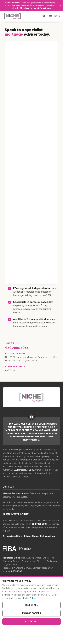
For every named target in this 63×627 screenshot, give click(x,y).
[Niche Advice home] (31, 397)
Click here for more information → (35, 8)
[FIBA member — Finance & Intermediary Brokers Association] (31, 548)
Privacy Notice (31, 536)
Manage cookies (31, 613)
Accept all (31, 621)
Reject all (31, 605)
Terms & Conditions (12, 536)
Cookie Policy (29, 598)
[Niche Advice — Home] (12, 16)
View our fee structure (14, 493)
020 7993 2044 (17, 347)
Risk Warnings (47, 536)
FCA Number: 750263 (23, 469)
